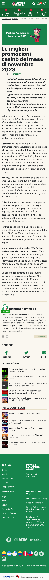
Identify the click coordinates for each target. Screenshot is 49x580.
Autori (4, 474)
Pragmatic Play (8, 509)
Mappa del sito (8, 487)
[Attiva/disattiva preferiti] (44, 4)
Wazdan (5, 501)
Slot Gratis (30, 14)
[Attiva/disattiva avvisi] (33, 4)
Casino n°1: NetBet (42, 14)
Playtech (5, 496)
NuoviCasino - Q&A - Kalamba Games (25, 413)
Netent (4, 505)
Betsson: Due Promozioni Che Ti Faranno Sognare (26, 429)
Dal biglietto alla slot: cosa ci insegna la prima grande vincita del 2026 (28, 399)
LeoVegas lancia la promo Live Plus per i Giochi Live (26, 436)
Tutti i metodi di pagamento (32, 475)
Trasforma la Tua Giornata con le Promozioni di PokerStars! (27, 422)
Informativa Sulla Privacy (36, 498)
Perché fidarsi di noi (10, 478)
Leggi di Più (41, 337)
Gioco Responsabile (34, 503)
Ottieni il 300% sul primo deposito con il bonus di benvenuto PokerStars (25, 392)
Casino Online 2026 (19, 14)
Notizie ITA (16, 74)
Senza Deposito (6, 14)
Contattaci (6, 482)
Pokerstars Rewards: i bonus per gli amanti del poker (27, 443)
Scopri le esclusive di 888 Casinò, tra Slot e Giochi (27, 377)
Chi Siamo (6, 470)
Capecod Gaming (9, 513)
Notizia (15, 19)
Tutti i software (8, 517)
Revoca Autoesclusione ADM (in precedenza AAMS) (36, 509)
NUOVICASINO (6, 19)
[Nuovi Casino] (19, 4)
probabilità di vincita (38, 577)
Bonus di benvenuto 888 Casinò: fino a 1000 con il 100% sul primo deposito (28, 384)
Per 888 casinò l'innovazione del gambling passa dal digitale (27, 370)
